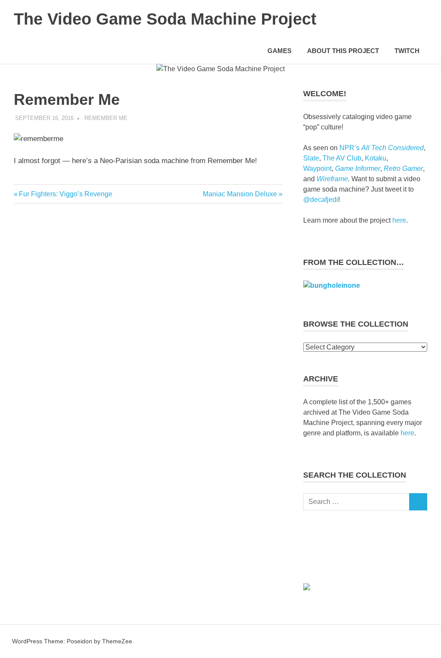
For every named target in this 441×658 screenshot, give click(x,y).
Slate (311, 158)
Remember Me (105, 118)
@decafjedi (320, 199)
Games (279, 50)
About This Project (343, 50)
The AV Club (342, 158)
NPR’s (381, 147)
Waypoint (317, 168)
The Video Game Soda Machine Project (165, 19)
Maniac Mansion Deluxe (240, 194)
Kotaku (375, 158)
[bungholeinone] (331, 285)
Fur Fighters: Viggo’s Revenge (65, 194)
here (399, 220)
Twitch (406, 50)
